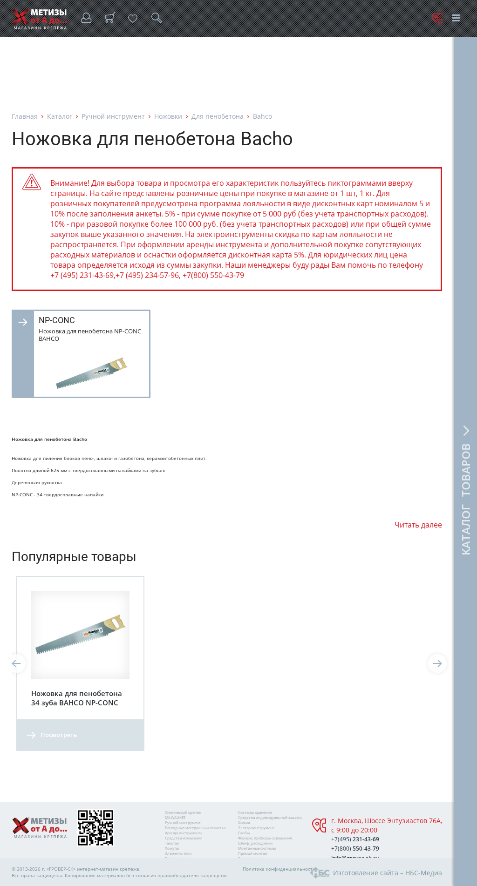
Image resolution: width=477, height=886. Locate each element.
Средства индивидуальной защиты (270, 817)
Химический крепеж (183, 812)
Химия (244, 822)
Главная (25, 116)
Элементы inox (178, 853)
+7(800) (355, 848)
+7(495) (355, 839)
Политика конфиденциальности (279, 869)
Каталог (59, 116)
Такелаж (172, 842)
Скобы (244, 832)
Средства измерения (183, 837)
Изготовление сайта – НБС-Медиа (387, 872)
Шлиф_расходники (255, 842)
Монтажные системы (257, 848)
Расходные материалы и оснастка (195, 827)
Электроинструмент (256, 827)
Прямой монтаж (252, 853)
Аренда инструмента (183, 832)
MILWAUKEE (175, 817)
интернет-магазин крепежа (108, 869)
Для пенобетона (217, 116)
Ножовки (168, 116)
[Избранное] (132, 18)
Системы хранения (255, 812)
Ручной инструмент (113, 116)
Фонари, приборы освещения (265, 837)
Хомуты (172, 848)
